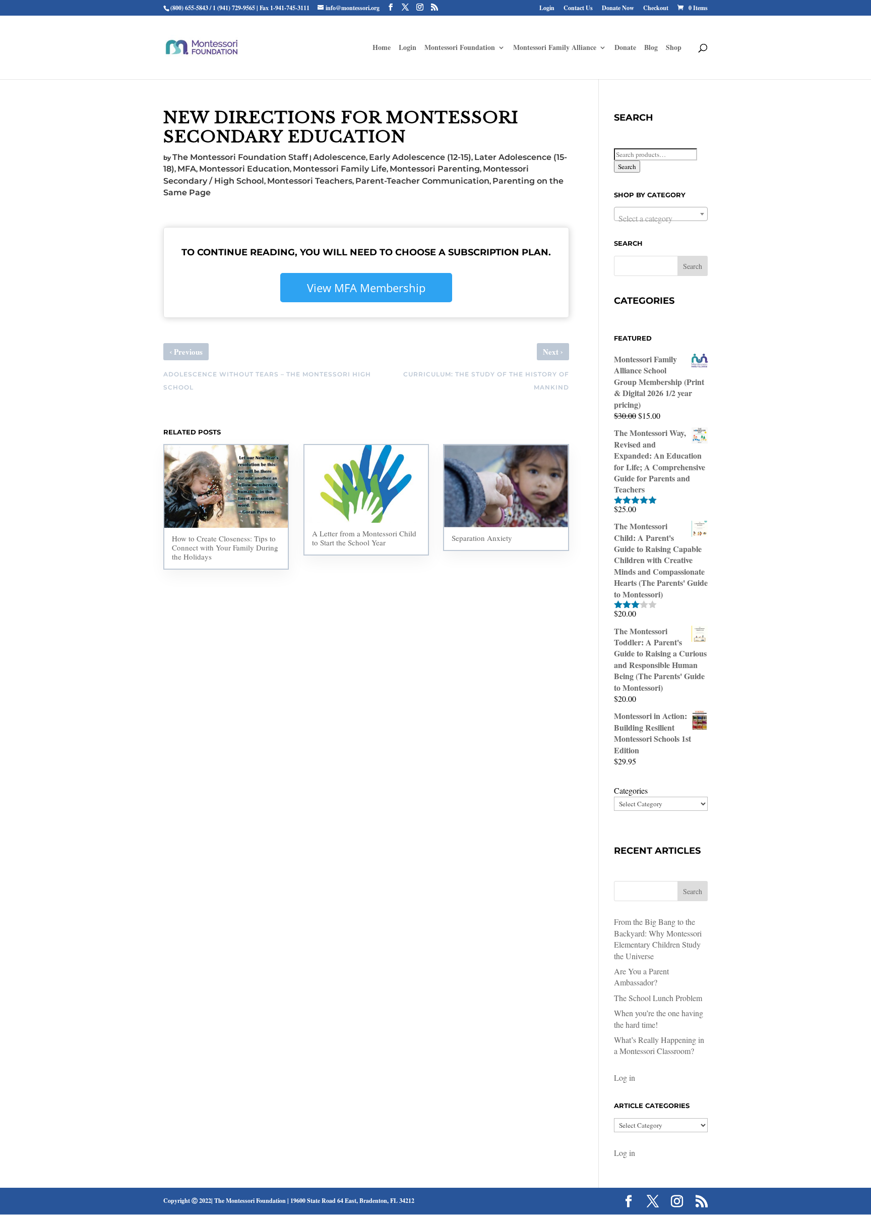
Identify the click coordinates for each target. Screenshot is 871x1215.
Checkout (655, 8)
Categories (631, 790)
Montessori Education (244, 169)
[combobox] (661, 214)
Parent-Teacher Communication (422, 181)
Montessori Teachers (309, 181)
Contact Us (578, 8)
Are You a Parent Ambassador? (641, 976)
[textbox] (660, 218)
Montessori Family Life (340, 169)
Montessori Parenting (435, 169)
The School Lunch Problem (658, 997)
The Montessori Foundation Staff (240, 157)
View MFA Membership (366, 287)
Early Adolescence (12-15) (420, 157)
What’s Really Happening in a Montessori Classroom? (659, 1045)
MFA (186, 169)
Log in (624, 1077)
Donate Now (618, 8)
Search (627, 166)
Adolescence (339, 157)
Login (546, 8)
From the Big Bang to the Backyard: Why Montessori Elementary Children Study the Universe (658, 938)
